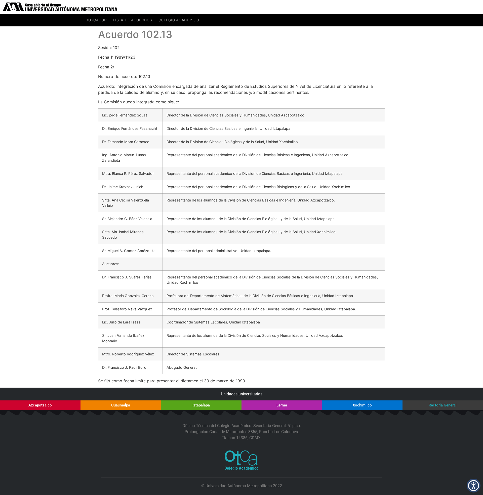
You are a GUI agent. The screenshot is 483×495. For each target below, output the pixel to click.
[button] (473, 485)
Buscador (96, 20)
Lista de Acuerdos (132, 20)
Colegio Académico (178, 20)
